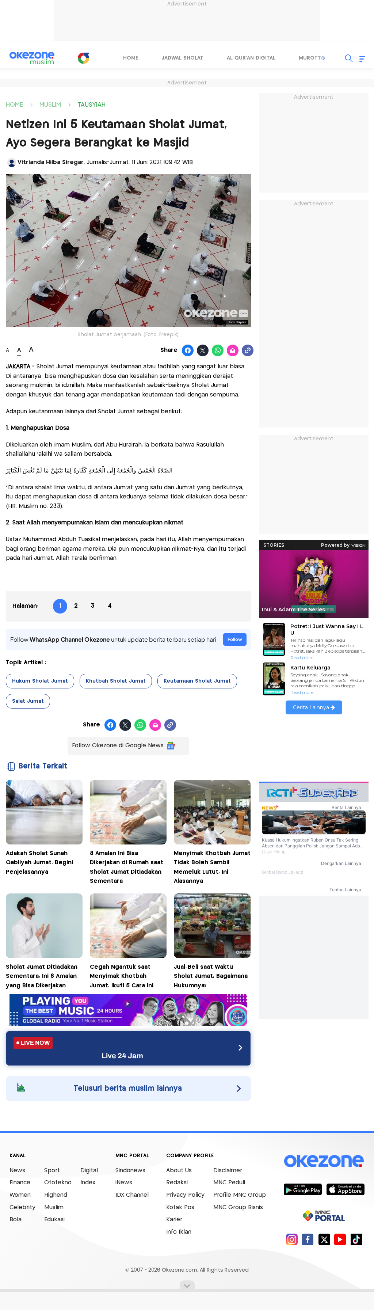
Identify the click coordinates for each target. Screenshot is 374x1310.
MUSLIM (50, 104)
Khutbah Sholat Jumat (116, 681)
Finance (19, 1182)
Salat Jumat (28, 701)
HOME (14, 104)
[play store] (302, 1189)
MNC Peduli (229, 1182)
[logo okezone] (324, 1161)
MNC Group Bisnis (238, 1207)
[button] (324, 58)
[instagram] (292, 1239)
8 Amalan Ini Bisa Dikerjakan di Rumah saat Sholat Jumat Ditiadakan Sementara (126, 867)
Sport (52, 1170)
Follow (235, 639)
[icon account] (12, 162)
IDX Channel (132, 1195)
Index (87, 1182)
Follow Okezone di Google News (118, 745)
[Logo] (83, 58)
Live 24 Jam (122, 1056)
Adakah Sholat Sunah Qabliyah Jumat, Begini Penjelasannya (39, 863)
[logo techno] (32, 58)
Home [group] (130, 58)
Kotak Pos (180, 1207)
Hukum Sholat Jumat (40, 681)
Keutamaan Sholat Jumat (197, 681)
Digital (89, 1170)
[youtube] (340, 1239)
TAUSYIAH (91, 104)
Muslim (54, 1207)
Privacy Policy (185, 1195)
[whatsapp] (218, 350)
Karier (174, 1219)
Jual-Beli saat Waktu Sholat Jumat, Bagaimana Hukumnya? (211, 976)
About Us (179, 1170)
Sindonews (130, 1170)
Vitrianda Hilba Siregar (51, 162)
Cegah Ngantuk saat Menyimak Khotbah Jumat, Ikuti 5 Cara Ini (121, 976)
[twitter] (324, 1239)
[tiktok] (356, 1239)
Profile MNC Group (239, 1195)
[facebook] (308, 1239)
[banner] (128, 1024)
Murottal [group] (313, 58)
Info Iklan (178, 1232)
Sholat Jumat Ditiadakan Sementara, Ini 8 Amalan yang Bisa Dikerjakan (41, 976)
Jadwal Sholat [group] (182, 58)
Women (20, 1195)
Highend (55, 1195)
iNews (123, 1182)
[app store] (345, 1189)
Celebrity (22, 1207)
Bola (15, 1219)
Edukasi (54, 1219)
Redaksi (177, 1182)
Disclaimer (227, 1170)
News (17, 1170)
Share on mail (233, 350)
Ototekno (58, 1182)
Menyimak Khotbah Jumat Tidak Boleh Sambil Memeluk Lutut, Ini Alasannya (212, 867)
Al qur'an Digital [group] (251, 58)
